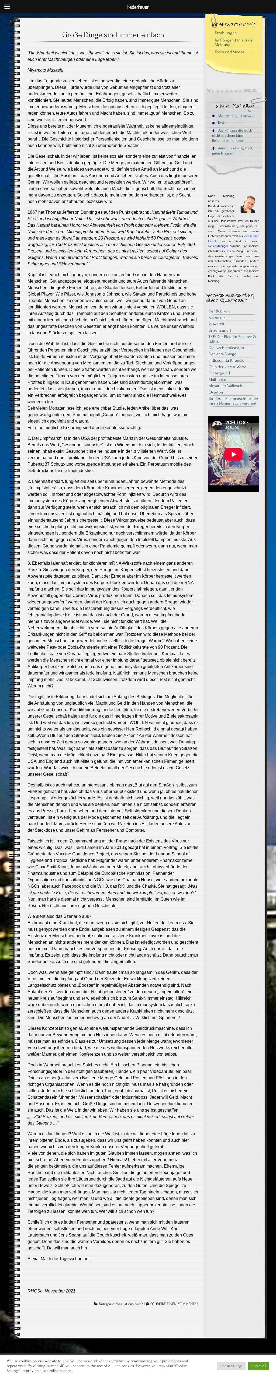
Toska (221, 123)
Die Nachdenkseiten (226, 347)
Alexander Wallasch (225, 385)
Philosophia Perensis (226, 360)
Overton (216, 392)
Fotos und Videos (229, 52)
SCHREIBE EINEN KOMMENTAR (174, 1304)
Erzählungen (226, 32)
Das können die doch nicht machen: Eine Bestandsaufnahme (232, 135)
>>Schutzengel (217, 246)
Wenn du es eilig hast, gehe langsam (232, 151)
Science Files (220, 317)
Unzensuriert (220, 330)
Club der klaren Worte (227, 366)
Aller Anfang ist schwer (235, 115)
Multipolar (217, 379)
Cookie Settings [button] (231, 1366)
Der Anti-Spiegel (223, 354)
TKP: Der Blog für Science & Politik (232, 339)
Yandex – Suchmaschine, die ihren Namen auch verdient (233, 401)
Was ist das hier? (129, 1304)
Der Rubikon (219, 311)
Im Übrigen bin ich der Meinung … (234, 42)
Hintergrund (219, 373)
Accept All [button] (258, 1366)
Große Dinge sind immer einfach (113, 34)
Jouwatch (216, 323)
